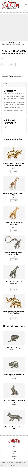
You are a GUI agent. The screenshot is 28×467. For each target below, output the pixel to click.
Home (2, 42)
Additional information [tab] (8, 86)
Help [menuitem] (14, 453)
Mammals (7, 42)
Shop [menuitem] (14, 449)
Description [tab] (5, 83)
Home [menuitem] (14, 446)
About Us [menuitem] (14, 451)
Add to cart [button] (14, 171)
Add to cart (11, 64)
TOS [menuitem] (14, 458)
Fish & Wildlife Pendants (12, 76)
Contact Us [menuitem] (14, 456)
